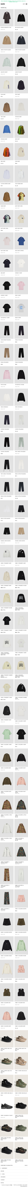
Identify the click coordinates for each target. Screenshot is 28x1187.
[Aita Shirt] (7, 263)
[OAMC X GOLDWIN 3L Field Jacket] (7, 804)
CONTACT (3, 1179)
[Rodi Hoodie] (7, 374)
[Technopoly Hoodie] (21, 374)
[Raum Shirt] (7, 196)
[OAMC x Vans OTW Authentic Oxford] (21, 1105)
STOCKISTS (3, 1176)
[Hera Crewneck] (7, 397)
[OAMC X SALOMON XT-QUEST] (7, 1105)
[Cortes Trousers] (7, 419)
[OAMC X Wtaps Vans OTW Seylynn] (7, 1038)
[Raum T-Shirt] (21, 308)
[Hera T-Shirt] (21, 285)
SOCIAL (2, 1182)
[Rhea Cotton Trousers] (21, 464)
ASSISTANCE (4, 1168)
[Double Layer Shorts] (7, 531)
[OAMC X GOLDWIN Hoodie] (7, 945)
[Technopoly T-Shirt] (7, 308)
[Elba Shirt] (7, 84)
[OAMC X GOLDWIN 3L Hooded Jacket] (21, 828)
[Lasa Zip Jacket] (7, 62)
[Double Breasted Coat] (7, 17)
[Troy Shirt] (21, 84)
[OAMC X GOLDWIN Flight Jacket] (21, 758)
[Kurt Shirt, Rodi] (7, 241)
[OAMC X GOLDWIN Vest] (21, 969)
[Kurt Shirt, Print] (21, 218)
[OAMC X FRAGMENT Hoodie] (21, 575)
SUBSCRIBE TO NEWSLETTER (7, 1165)
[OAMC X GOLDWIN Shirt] (7, 758)
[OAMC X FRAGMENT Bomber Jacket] (7, 665)
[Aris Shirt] (21, 129)
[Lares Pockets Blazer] (7, 40)
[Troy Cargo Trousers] (21, 441)
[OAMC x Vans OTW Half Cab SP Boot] (7, 1128)
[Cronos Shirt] (21, 107)
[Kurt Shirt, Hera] (21, 196)
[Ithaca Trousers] (21, 330)
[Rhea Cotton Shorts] (7, 508)
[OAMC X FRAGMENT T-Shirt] (7, 620)
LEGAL (3, 1174)
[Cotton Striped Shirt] (7, 174)
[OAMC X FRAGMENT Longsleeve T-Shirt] (21, 598)
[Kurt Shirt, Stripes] (21, 241)
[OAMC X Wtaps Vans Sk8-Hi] (21, 1061)
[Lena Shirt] (21, 151)
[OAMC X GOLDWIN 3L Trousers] (7, 875)
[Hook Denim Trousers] (7, 330)
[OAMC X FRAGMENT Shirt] (7, 575)
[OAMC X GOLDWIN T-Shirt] (21, 711)
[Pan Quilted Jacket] (21, 17)
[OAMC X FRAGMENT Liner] (7, 553)
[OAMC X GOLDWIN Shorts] (21, 898)
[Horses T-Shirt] (21, 263)
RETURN (2, 1171)
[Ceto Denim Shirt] (21, 174)
